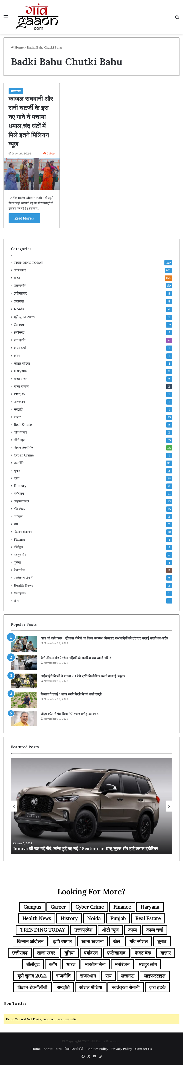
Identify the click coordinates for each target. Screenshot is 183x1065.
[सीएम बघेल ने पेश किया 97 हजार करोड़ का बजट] (24, 718)
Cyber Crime (24, 455)
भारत (17, 278)
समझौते (18, 409)
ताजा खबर (20, 270)
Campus (20, 593)
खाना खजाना (21, 386)
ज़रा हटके (19, 340)
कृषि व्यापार (20, 432)
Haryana (20, 371)
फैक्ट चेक (19, 570)
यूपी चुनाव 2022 (24, 317)
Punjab (19, 394)
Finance (19, 539)
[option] (91, 806)
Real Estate (23, 425)
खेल (16, 601)
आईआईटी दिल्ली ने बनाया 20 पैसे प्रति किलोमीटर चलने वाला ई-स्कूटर (83, 676)
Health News (23, 585)
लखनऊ (19, 301)
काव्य (17, 355)
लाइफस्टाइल (21, 501)
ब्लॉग (16, 478)
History (20, 486)
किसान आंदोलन (23, 532)
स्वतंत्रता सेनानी (23, 578)
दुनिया (17, 562)
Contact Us (143, 1049)
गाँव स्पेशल (20, 509)
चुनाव (17, 470)
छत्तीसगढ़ (19, 332)
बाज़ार (17, 417)
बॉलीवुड (18, 547)
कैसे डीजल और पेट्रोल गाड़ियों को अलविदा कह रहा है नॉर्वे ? (76, 658)
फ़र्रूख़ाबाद (20, 293)
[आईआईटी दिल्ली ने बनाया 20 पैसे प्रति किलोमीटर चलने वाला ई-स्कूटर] (24, 681)
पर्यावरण (18, 516)
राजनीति (19, 463)
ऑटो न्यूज (19, 440)
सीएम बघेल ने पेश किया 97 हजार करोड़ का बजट (69, 714)
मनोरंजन (15, 91)
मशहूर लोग (20, 555)
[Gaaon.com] (37, 17)
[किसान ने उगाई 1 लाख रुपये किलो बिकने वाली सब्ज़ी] (24, 700)
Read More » (24, 218)
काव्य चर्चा (20, 348)
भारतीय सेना (21, 379)
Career (19, 325)
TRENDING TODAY (28, 262)
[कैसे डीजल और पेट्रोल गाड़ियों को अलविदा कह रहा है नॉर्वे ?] (24, 662)
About (48, 1049)
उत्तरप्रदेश (20, 285)
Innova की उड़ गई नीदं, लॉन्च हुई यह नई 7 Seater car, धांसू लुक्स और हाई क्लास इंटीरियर (85, 848)
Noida (19, 309)
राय (16, 524)
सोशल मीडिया (22, 363)
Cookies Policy (97, 1049)
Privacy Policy (121, 1049)
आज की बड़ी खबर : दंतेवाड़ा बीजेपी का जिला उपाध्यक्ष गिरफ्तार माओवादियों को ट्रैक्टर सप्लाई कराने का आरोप (104, 638)
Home (19, 47)
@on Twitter (15, 1003)
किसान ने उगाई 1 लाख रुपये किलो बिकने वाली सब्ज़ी (71, 694)
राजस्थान (19, 402)
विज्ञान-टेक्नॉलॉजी (24, 448)
